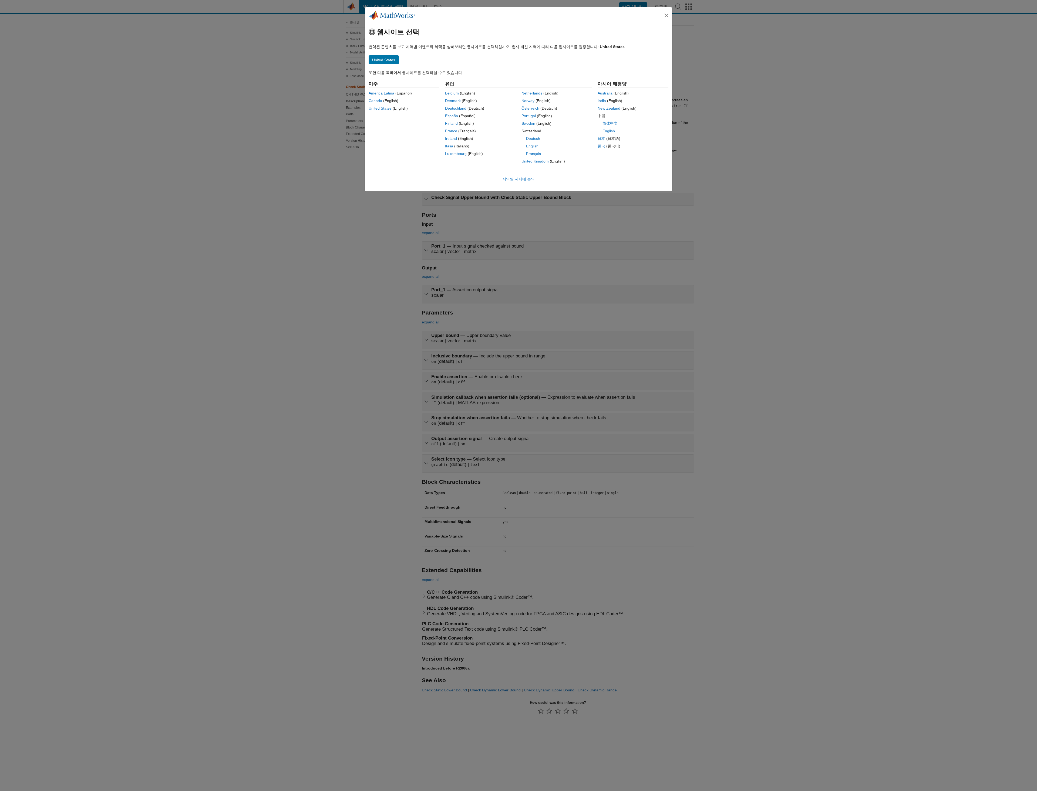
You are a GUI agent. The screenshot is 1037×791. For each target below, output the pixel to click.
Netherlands (531, 93)
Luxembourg (456, 153)
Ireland (451, 138)
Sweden (528, 123)
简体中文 (610, 123)
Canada (375, 101)
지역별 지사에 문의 (518, 179)
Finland (451, 123)
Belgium (452, 93)
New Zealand (609, 108)
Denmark (453, 101)
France (451, 131)
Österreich (530, 108)
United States (380, 108)
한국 (601, 146)
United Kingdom (535, 161)
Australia (605, 93)
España (451, 116)
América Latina (381, 93)
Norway (527, 101)
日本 (601, 138)
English (532, 146)
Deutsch (533, 138)
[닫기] (666, 15)
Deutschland (455, 108)
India (602, 101)
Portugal (528, 116)
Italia (449, 146)
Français (533, 153)
